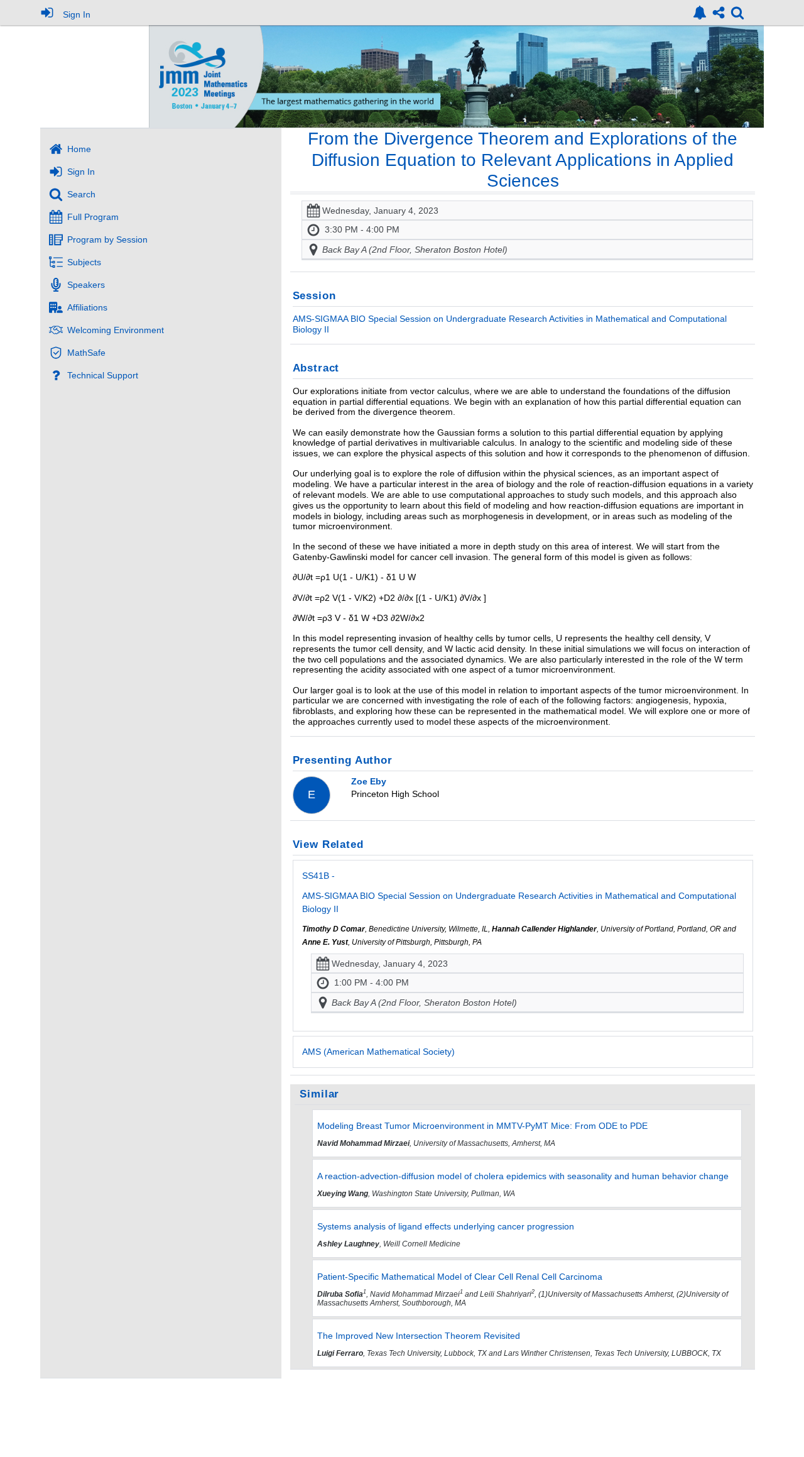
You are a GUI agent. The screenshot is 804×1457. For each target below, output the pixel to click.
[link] (700, 12)
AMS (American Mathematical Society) (378, 1052)
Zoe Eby (368, 781)
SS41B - (519, 892)
